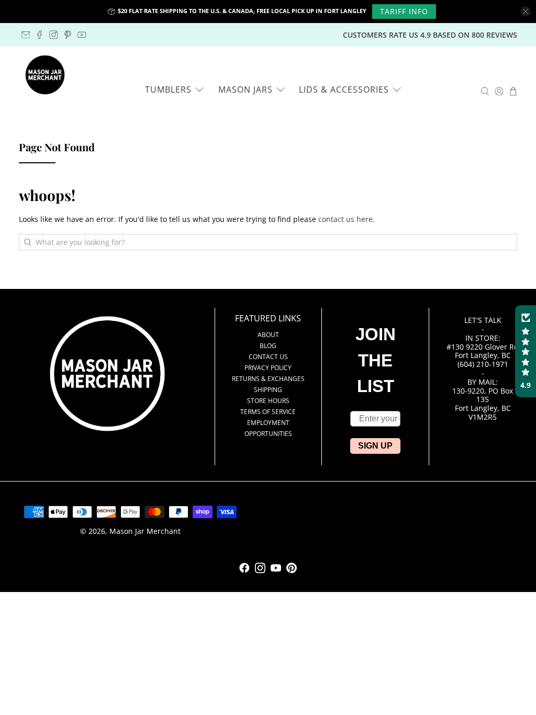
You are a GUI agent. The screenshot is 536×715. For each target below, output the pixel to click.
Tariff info (404, 11)
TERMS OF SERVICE (268, 411)
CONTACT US (268, 356)
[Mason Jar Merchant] (45, 75)
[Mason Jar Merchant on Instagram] (53, 34)
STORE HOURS (268, 400)
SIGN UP (375, 445)
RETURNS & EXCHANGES (268, 378)
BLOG (268, 345)
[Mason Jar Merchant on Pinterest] (67, 34)
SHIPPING (268, 389)
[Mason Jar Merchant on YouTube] (81, 34)
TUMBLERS (168, 89)
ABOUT (268, 334)
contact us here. (346, 219)
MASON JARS (245, 89)
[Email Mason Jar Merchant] (25, 34)
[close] (525, 11)
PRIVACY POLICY (268, 367)
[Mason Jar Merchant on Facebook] (39, 34)
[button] (525, 351)
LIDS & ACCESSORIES (344, 89)
